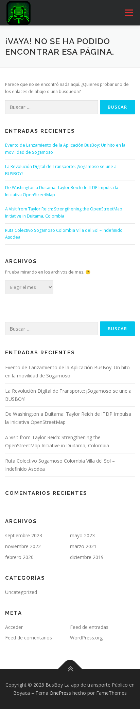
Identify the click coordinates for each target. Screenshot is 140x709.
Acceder (14, 627)
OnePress (60, 693)
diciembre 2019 (87, 557)
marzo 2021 (83, 546)
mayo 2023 (82, 535)
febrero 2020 (19, 557)
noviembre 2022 (23, 546)
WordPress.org (86, 637)
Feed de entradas (89, 627)
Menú (128, 13)
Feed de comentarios (28, 637)
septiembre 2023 (23, 535)
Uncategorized (21, 592)
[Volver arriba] (70, 669)
